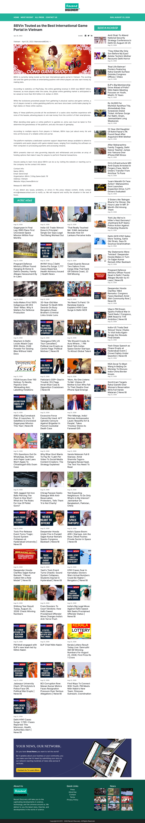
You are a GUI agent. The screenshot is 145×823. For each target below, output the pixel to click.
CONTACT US (51, 17)
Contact (72, 795)
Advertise (72, 792)
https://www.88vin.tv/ (29, 181)
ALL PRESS (39, 17)
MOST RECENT (27, 17)
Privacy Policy (72, 800)
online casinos (36, 106)
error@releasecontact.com (24, 192)
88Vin (16, 77)
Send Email (23, 174)
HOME (16, 17)
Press (72, 789)
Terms (72, 797)
